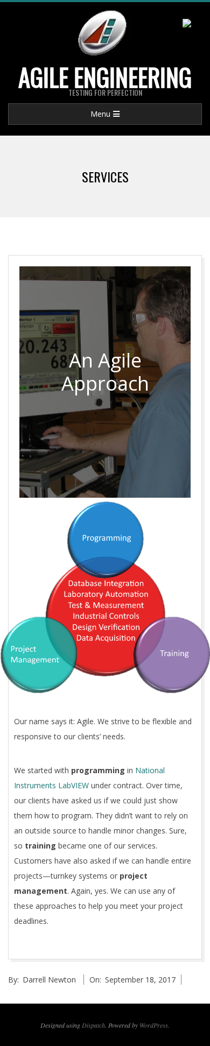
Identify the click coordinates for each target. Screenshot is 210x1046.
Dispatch (93, 1025)
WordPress (153, 1025)
